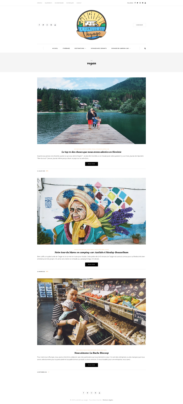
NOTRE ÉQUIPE (70, 3)
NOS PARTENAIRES (59, 3)
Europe (84, 149)
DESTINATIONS (79, 48)
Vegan (96, 249)
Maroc (92, 249)
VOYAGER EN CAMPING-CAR (120, 48)
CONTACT (79, 3)
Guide (88, 249)
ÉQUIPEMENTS (48, 3)
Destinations (77, 149)
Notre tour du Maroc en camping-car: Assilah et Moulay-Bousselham (91, 252)
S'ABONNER (139, 25)
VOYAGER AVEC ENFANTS (99, 48)
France (85, 350)
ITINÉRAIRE (66, 48)
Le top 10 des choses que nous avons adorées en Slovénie (91, 152)
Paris (88, 350)
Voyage (93, 149)
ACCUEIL (55, 48)
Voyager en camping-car (102, 149)
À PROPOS (39, 3)
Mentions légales (108, 400)
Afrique (76, 249)
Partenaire (93, 350)
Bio (77, 350)
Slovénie (88, 149)
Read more (91, 164)
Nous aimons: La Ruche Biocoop (91, 353)
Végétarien (101, 249)
